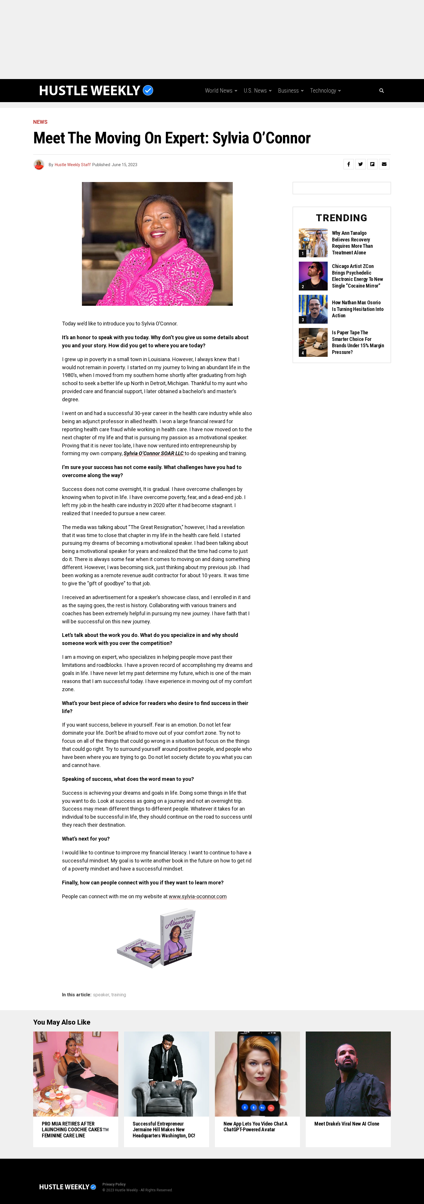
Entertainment (258, 114)
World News (218, 90)
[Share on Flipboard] (372, 164)
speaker (101, 995)
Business (288, 90)
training (118, 995)
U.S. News (255, 90)
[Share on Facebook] (349, 164)
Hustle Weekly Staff (73, 164)
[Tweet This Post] (360, 164)
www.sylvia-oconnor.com (198, 896)
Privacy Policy (113, 1184)
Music (292, 114)
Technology (323, 90)
